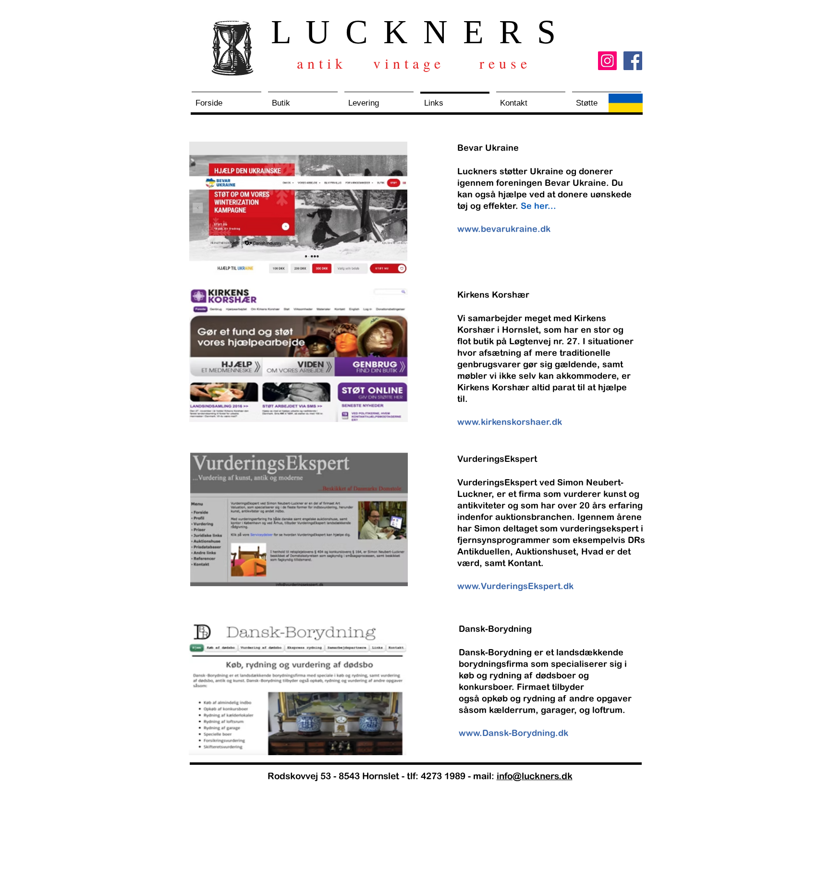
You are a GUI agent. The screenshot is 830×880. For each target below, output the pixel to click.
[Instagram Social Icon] (607, 60)
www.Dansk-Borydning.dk (513, 733)
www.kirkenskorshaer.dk (509, 422)
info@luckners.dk (535, 776)
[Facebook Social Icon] (632, 60)
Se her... (538, 206)
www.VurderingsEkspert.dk (515, 586)
